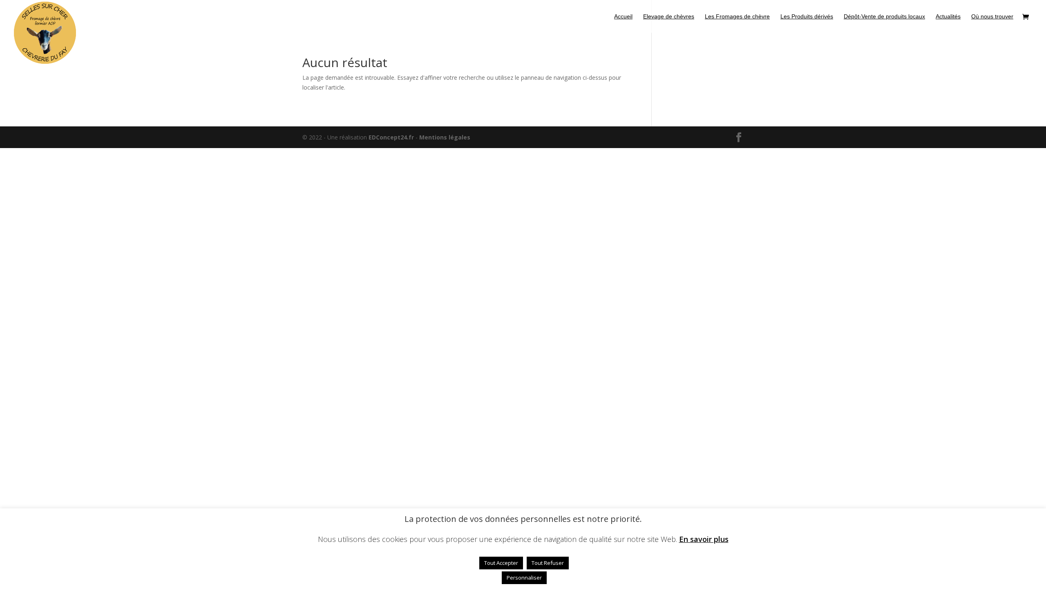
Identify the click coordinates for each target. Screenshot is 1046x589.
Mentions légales (444, 137)
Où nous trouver (992, 16)
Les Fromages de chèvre (737, 16)
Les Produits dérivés (806, 16)
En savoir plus (704, 539)
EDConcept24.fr (392, 137)
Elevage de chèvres (668, 16)
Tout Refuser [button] (548, 563)
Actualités (948, 16)
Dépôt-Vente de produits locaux (884, 16)
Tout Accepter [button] (501, 563)
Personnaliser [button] (524, 577)
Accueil (623, 16)
